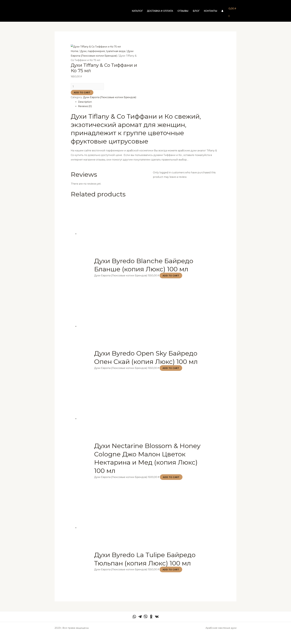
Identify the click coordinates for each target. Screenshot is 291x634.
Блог (196, 11)
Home (74, 51)
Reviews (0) (85, 106)
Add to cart (82, 92)
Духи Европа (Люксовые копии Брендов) (109, 97)
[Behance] (151, 617)
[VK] (157, 617)
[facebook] (134, 617)
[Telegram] (140, 617)
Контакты (210, 11)
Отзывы (182, 11)
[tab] (149, 102)
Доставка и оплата (160, 11)
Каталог (137, 11)
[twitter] (145, 617)
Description (85, 101)
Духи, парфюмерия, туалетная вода (102, 51)
